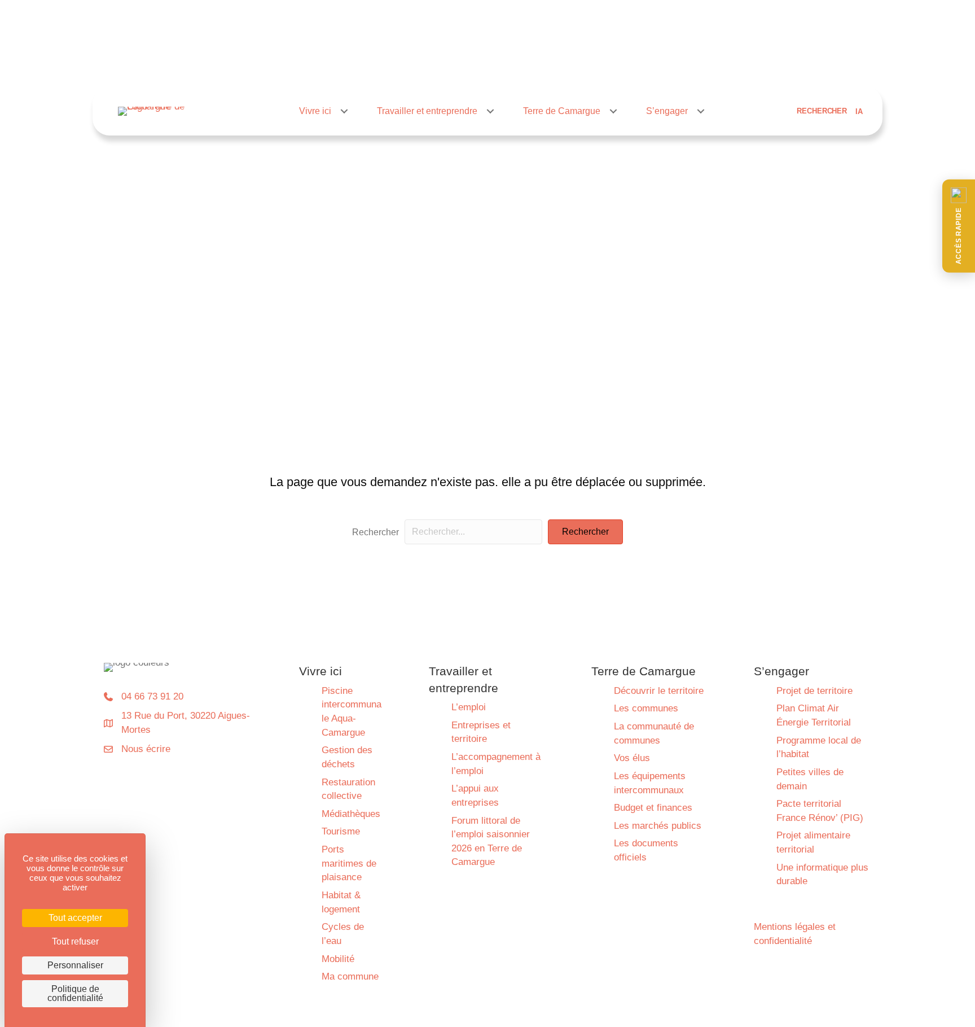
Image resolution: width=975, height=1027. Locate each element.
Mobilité (338, 959)
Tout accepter (75, 918)
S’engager (667, 111)
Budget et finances (653, 807)
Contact (710, 66)
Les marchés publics (657, 825)
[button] (958, 226)
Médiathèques (351, 814)
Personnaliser (75, 965)
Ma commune (350, 976)
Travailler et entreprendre (427, 111)
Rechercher (375, 532)
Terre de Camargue (561, 111)
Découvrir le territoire (659, 690)
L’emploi (468, 707)
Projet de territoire (814, 690)
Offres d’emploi (608, 66)
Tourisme (341, 831)
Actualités (503, 66)
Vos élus (632, 758)
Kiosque (665, 66)
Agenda (550, 66)
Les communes (646, 708)
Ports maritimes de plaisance (349, 863)
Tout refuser (75, 941)
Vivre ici (315, 111)
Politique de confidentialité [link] (75, 993)
